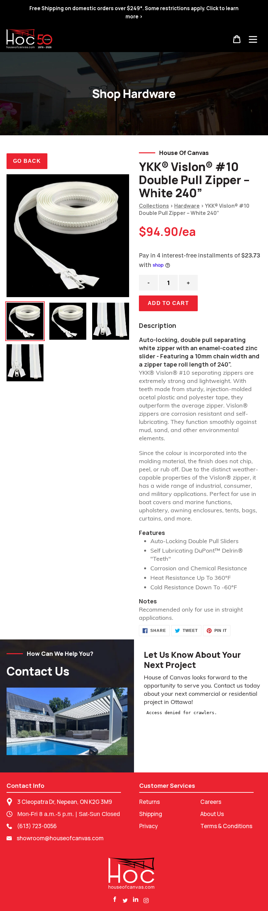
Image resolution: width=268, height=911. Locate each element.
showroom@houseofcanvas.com (60, 838)
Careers (210, 802)
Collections (154, 205)
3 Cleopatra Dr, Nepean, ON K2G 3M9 (64, 802)
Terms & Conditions (226, 826)
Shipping (150, 814)
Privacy (148, 826)
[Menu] (252, 38)
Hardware (187, 205)
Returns (149, 802)
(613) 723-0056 (37, 826)
